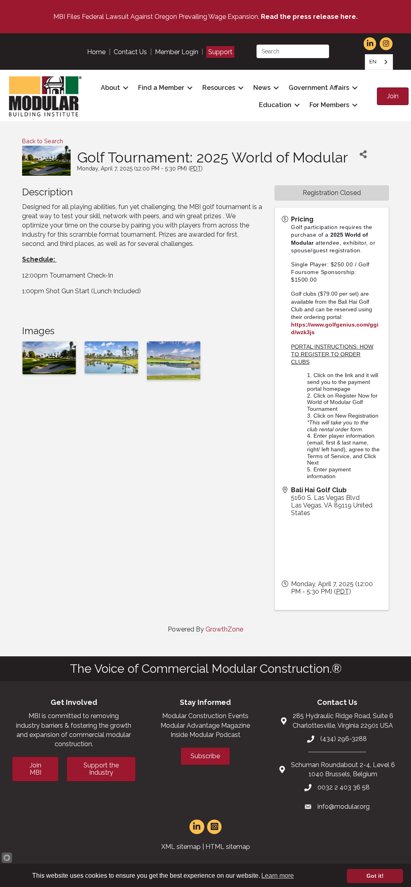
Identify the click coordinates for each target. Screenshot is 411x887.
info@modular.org (343, 806)
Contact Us (130, 52)
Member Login (176, 52)
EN (372, 62)
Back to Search (42, 141)
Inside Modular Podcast (205, 735)
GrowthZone (224, 629)
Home (96, 52)
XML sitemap (181, 846)
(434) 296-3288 (343, 739)
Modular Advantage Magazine (205, 725)
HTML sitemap (228, 846)
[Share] (363, 155)
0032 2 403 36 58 (343, 787)
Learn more (277, 875)
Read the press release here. (309, 16)
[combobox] (379, 62)
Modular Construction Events (205, 716)
